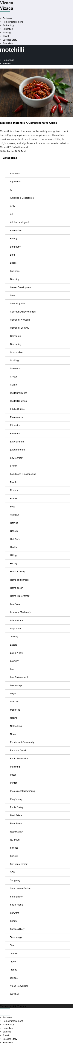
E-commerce (16, 417)
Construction (16, 352)
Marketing (15, 709)
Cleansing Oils (17, 303)
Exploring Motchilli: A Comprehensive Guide (28, 123)
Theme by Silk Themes (13, 1006)
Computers (15, 335)
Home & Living (17, 571)
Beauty (13, 238)
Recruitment (16, 823)
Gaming (7, 32)
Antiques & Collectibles (22, 197)
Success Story (10, 39)
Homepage (8, 59)
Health (13, 547)
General (14, 530)
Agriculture (15, 181)
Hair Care (15, 539)
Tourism (14, 953)
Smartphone (16, 896)
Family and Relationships (23, 473)
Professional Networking (22, 790)
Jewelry (14, 636)
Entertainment (17, 441)
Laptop (13, 644)
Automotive (16, 230)
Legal (13, 693)
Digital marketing (18, 392)
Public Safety (16, 807)
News (3, 119)
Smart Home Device (20, 888)
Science (14, 847)
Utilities (14, 977)
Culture (14, 384)
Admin (24, 151)
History (13, 563)
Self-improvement (19, 863)
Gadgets (14, 514)
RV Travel (15, 839)
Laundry (14, 660)
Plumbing (15, 766)
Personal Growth (18, 750)
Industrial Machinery (20, 612)
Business (7, 18)
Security (14, 855)
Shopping (15, 880)
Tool (12, 945)
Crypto (13, 376)
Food (12, 506)
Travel (6, 35)
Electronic (15, 433)
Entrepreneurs (17, 449)
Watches (14, 993)
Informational (16, 620)
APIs (12, 205)
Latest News (16, 652)
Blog (12, 254)
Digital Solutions (18, 400)
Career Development (20, 287)
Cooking (14, 360)
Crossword (15, 368)
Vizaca (6, 8)
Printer (13, 782)
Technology (8, 25)
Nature (13, 717)
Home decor (16, 587)
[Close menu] (5, 1011)
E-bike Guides (17, 408)
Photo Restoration (19, 758)
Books (13, 262)
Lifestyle (14, 701)
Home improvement (13, 21)
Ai (11, 189)
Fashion (14, 482)
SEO (12, 872)
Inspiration (15, 628)
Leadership (16, 685)
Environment (16, 457)
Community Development (23, 311)
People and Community (22, 742)
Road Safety (16, 831)
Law (12, 669)
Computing (15, 343)
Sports (13, 920)
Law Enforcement (19, 677)
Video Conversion (19, 985)
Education (8, 28)
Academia (15, 173)
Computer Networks (20, 319)
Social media (16, 904)
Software (14, 912)
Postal (13, 774)
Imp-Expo (15, 604)
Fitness (13, 498)
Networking (16, 725)
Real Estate (16, 815)
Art (11, 214)
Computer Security (19, 327)
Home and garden (19, 579)
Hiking (13, 555)
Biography (15, 246)
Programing (16, 798)
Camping (14, 278)
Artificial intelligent (19, 222)
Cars (12, 295)
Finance (14, 490)
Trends (13, 969)
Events (13, 465)
